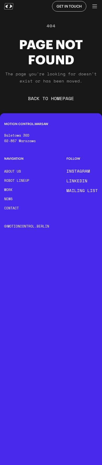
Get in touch (69, 6)
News (8, 199)
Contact (11, 208)
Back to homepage (51, 98)
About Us (12, 171)
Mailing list (82, 190)
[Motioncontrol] (8, 6)
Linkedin (76, 181)
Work (8, 189)
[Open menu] (95, 6)
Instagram (78, 171)
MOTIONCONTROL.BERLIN (28, 226)
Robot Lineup (16, 180)
